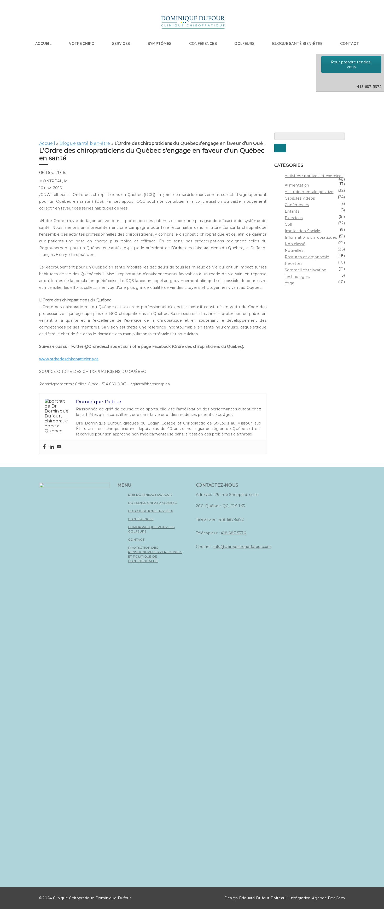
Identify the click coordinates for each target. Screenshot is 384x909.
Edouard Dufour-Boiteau (262, 898)
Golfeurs (244, 43)
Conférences (203, 43)
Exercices (294, 218)
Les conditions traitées (150, 511)
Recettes (293, 263)
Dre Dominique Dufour (150, 495)
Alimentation (297, 185)
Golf (288, 224)
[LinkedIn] (335, 78)
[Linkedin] (51, 447)
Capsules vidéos (300, 198)
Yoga (289, 283)
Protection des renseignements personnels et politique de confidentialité (155, 554)
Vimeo (356, 78)
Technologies (297, 276)
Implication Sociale (303, 231)
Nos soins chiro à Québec (152, 503)
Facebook (345, 78)
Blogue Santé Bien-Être (297, 43)
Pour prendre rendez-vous (351, 64)
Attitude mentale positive (309, 191)
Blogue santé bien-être (85, 143)
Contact (349, 43)
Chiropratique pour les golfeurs (151, 529)
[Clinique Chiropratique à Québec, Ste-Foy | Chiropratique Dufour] (192, 23)
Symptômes (160, 43)
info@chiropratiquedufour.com (242, 546)
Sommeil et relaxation (305, 270)
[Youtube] (59, 447)
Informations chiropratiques (311, 237)
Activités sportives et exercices (314, 176)
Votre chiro (81, 43)
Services (121, 43)
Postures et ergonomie (307, 257)
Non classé (295, 244)
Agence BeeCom (328, 898)
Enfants (292, 211)
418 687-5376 (233, 533)
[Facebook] (44, 447)
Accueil (43, 43)
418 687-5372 (231, 519)
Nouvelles (294, 250)
